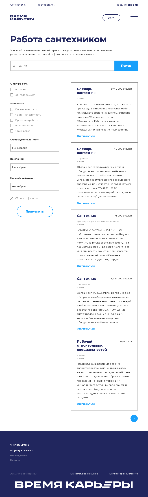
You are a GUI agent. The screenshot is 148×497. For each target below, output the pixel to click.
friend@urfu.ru (19, 444)
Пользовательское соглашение (83, 474)
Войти (111, 17)
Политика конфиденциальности (123, 474)
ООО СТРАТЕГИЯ (83, 284)
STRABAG (81, 355)
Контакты (15, 460)
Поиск (126, 65)
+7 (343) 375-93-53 (21, 450)
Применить (35, 211)
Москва (80, 99)
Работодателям (45, 4)
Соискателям (18, 4)
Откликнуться (86, 135)
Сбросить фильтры (26, 198)
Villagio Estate (82, 159)
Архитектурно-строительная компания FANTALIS (97, 221)
